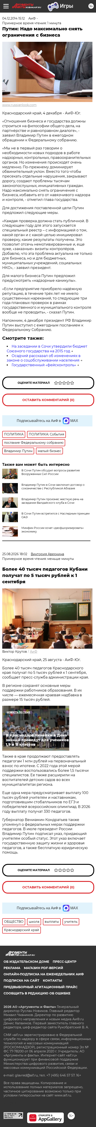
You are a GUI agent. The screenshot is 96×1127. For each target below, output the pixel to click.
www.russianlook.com (19, 105)
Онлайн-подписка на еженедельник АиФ (44, 974)
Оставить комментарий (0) (48, 400)
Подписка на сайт (21, 980)
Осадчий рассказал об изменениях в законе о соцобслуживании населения (44, 358)
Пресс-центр (64, 962)
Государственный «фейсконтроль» (44, 365)
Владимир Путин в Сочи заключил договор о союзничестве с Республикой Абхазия (53, 486)
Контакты (52, 980)
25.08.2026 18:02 (14, 554)
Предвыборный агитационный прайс (40, 987)
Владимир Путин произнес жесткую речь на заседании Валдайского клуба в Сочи (52, 500)
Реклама (12, 968)
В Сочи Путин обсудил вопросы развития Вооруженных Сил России (50, 472)
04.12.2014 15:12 (13, 18)
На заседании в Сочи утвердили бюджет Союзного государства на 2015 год (47, 348)
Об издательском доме (26, 962)
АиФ (33, 652)
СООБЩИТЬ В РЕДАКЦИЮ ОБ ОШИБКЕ (37, 993)
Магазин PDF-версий (43, 968)
